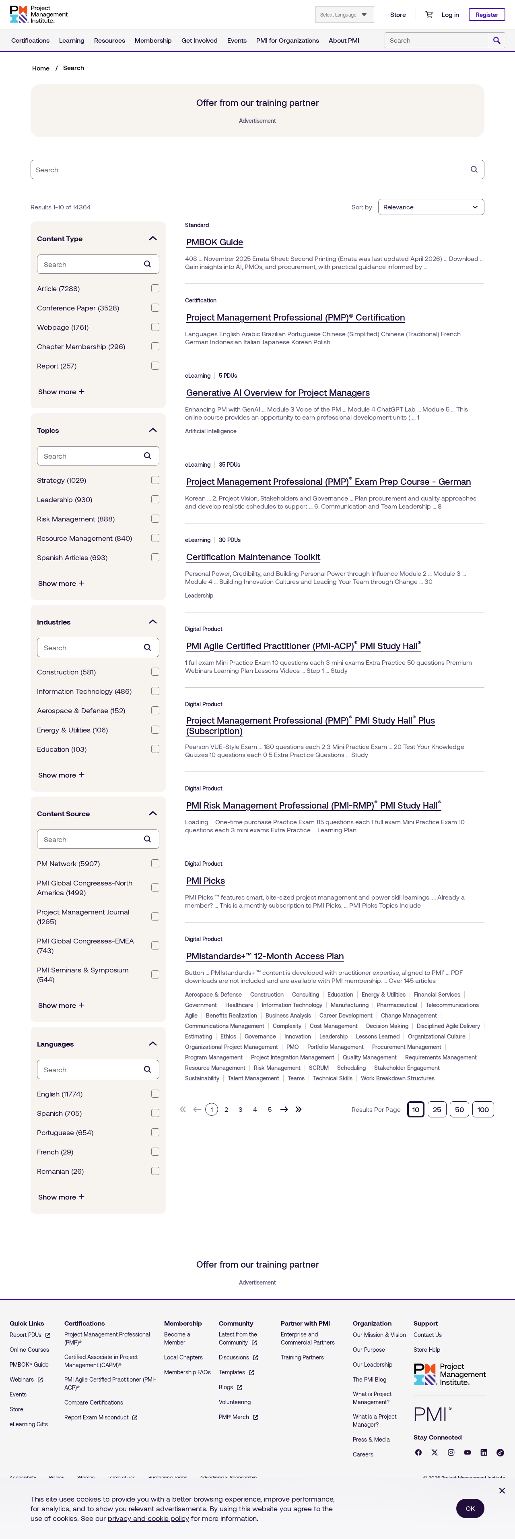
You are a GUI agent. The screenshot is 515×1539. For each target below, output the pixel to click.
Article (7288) (58, 288)
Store (398, 14)
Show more (57, 391)
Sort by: (362, 207)
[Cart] (428, 14)
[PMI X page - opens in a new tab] (435, 1452)
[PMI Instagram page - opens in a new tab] (451, 1452)
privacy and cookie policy (148, 1518)
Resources (109, 40)
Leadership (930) (64, 499)
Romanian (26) (60, 1171)
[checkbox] (155, 288)
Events (237, 40)
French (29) (55, 1151)
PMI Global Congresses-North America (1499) (84, 887)
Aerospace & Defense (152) (81, 710)
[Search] (474, 169)
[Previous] (197, 1109)
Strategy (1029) (61, 480)
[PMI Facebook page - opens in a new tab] (418, 1452)
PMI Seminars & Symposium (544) (83, 974)
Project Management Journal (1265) (83, 916)
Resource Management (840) (84, 538)
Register (487, 14)
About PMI (344, 40)
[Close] (502, 1490)
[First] (182, 1109)
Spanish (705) (59, 1113)
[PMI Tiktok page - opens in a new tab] (500, 1453)
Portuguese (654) (65, 1132)
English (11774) (59, 1093)
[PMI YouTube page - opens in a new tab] (467, 1452)
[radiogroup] (450, 1109)
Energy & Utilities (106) (72, 729)
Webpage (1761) (63, 327)
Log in (450, 14)
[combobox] (344, 14)
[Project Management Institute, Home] (39, 14)
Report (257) (56, 365)
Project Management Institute (450, 1374)
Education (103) (62, 749)
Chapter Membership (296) (81, 346)
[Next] (284, 1109)
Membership (153, 40)
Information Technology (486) (84, 691)
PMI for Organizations (287, 40)
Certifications (30, 40)
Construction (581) (66, 671)
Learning (71, 40)
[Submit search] (497, 41)
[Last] (298, 1109)
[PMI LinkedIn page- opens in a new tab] (484, 1452)
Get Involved (199, 40)
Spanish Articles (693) (72, 557)
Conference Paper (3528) (78, 307)
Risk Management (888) (76, 518)
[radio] (415, 1109)
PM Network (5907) (68, 863)
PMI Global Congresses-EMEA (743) (85, 945)
